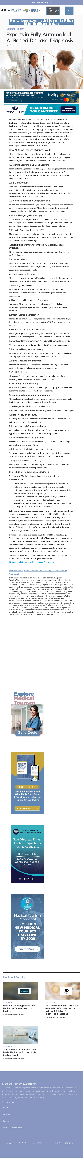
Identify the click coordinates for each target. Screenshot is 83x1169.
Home (5, 1107)
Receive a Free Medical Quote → (41, 2)
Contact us (9, 1102)
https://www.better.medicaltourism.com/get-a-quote (31, 562)
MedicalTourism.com (12, 1128)
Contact (6, 1121)
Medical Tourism (76, 52)
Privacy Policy (57, 1143)
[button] (77, 9)
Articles (6, 1114)
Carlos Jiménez (15, 45)
